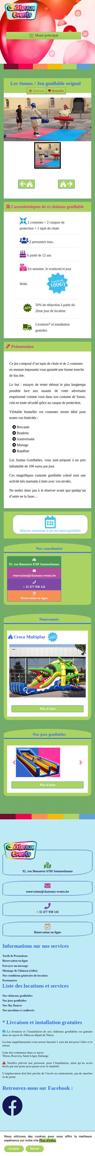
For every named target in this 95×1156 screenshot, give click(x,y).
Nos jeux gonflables (14, 1000)
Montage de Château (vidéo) (19, 970)
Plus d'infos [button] (47, 708)
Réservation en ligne (15, 960)
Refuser (34, 1148)
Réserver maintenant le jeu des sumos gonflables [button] (50, 530)
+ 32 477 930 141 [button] (34, 587)
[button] (26, 184)
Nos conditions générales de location (25, 975)
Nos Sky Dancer (12, 1005)
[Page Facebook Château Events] (12, 1112)
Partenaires (9, 980)
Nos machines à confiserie (18, 1010)
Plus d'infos (47, 1140)
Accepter (14, 1148)
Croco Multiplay (29, 636)
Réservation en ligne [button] (34, 598)
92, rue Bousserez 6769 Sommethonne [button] (34, 564)
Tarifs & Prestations (15, 955)
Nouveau (38, 91)
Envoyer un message (15, 965)
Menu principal (46, 35)
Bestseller (57, 91)
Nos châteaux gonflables (17, 995)
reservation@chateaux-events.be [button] (34, 575)
